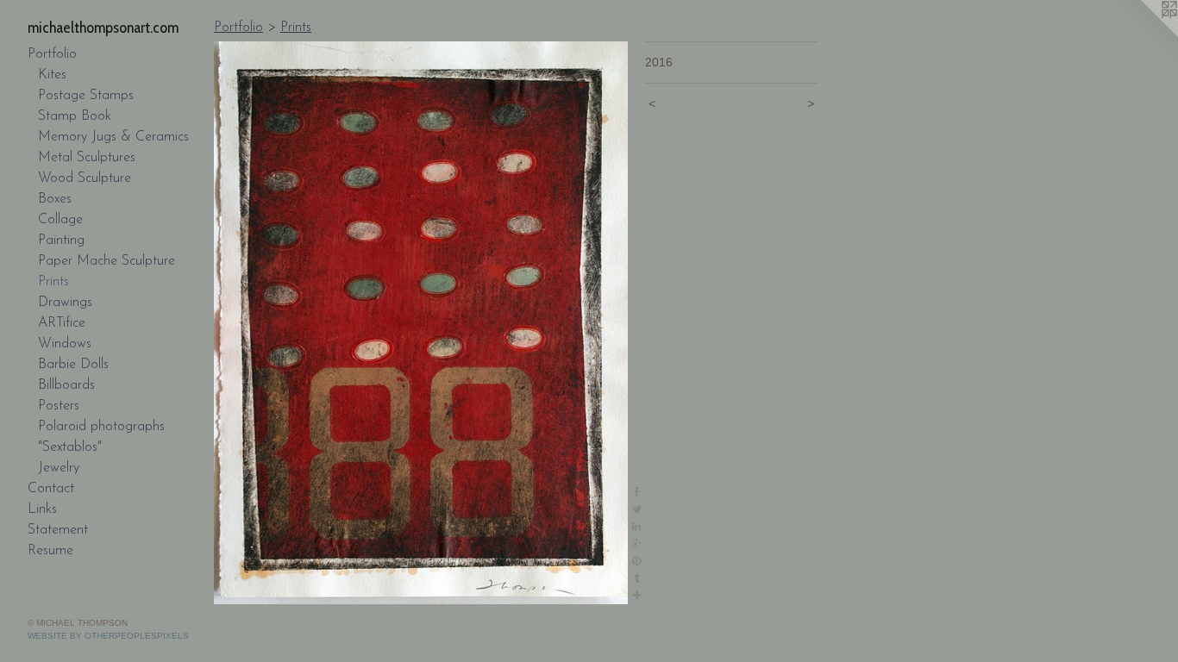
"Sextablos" (70, 447)
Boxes (55, 199)
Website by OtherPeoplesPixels (108, 635)
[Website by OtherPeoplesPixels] (1143, 34)
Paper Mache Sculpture (106, 261)
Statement (58, 530)
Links (42, 509)
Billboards (66, 385)
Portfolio (52, 54)
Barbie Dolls (73, 365)
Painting (61, 240)
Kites (52, 75)
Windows (64, 344)
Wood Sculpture (84, 178)
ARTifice (61, 323)
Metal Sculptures (86, 158)
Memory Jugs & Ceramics (113, 137)
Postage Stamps (86, 96)
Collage (60, 220)
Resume (50, 551)
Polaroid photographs (101, 427)
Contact (51, 489)
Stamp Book (74, 116)
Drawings (65, 302)
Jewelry (58, 468)
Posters (58, 406)
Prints (53, 282)
